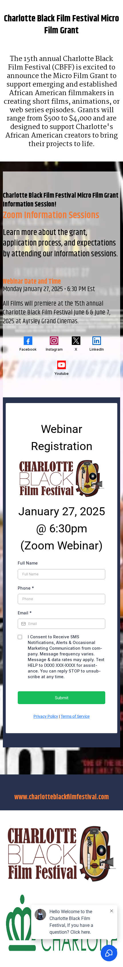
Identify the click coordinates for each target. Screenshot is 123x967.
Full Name (28, 563)
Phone (26, 588)
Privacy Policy (45, 716)
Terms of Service (75, 716)
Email (25, 612)
